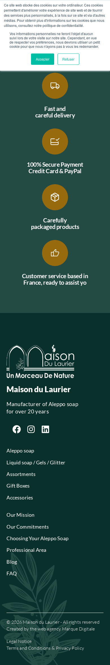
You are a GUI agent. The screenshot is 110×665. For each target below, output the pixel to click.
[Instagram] (31, 429)
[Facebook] (16, 429)
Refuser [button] (68, 59)
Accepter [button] (42, 59)
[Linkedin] (45, 429)
